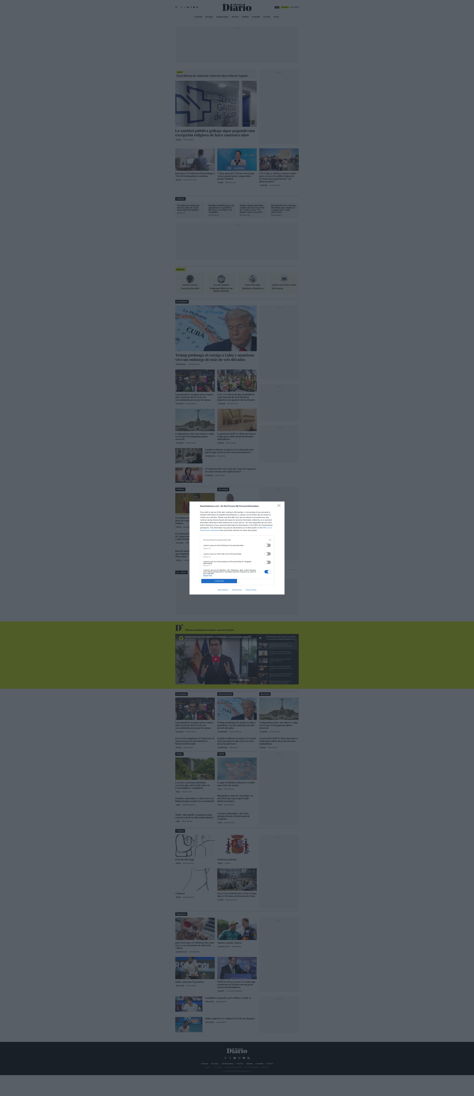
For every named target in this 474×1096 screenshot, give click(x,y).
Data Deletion (223, 590)
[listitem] (237, 540)
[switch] (267, 545)
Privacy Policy (251, 590)
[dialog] (237, 548)
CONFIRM (219, 581)
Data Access (237, 590)
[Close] (279, 506)
